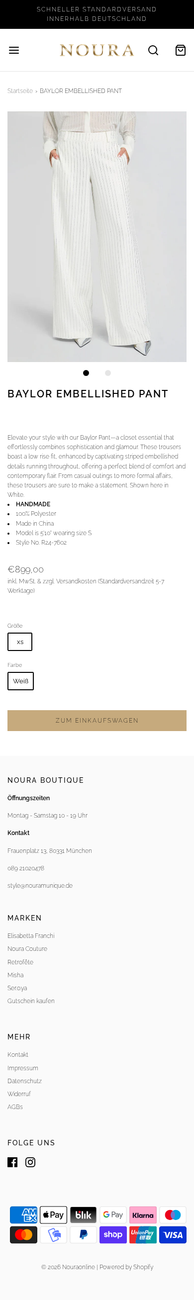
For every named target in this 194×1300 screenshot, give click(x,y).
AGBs (15, 1107)
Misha (15, 975)
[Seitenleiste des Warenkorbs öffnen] (180, 50)
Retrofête (20, 962)
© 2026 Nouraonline (68, 1267)
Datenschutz (24, 1081)
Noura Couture (27, 948)
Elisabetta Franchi (30, 935)
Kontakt (17, 1054)
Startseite (20, 91)
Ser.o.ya (17, 988)
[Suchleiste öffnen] (153, 50)
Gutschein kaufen (31, 1001)
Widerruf (19, 1094)
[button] (97, 236)
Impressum (22, 1068)
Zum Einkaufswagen (97, 720)
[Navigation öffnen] (13, 50)
